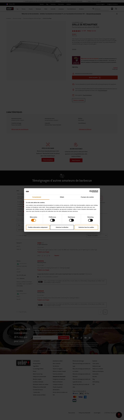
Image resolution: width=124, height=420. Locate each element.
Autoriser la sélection (62, 227)
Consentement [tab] (36, 197)
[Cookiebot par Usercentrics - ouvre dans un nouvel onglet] (90, 191)
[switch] (52, 220)
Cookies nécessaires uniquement (37, 227)
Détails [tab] (62, 197)
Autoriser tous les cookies (86, 227)
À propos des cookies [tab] (87, 197)
